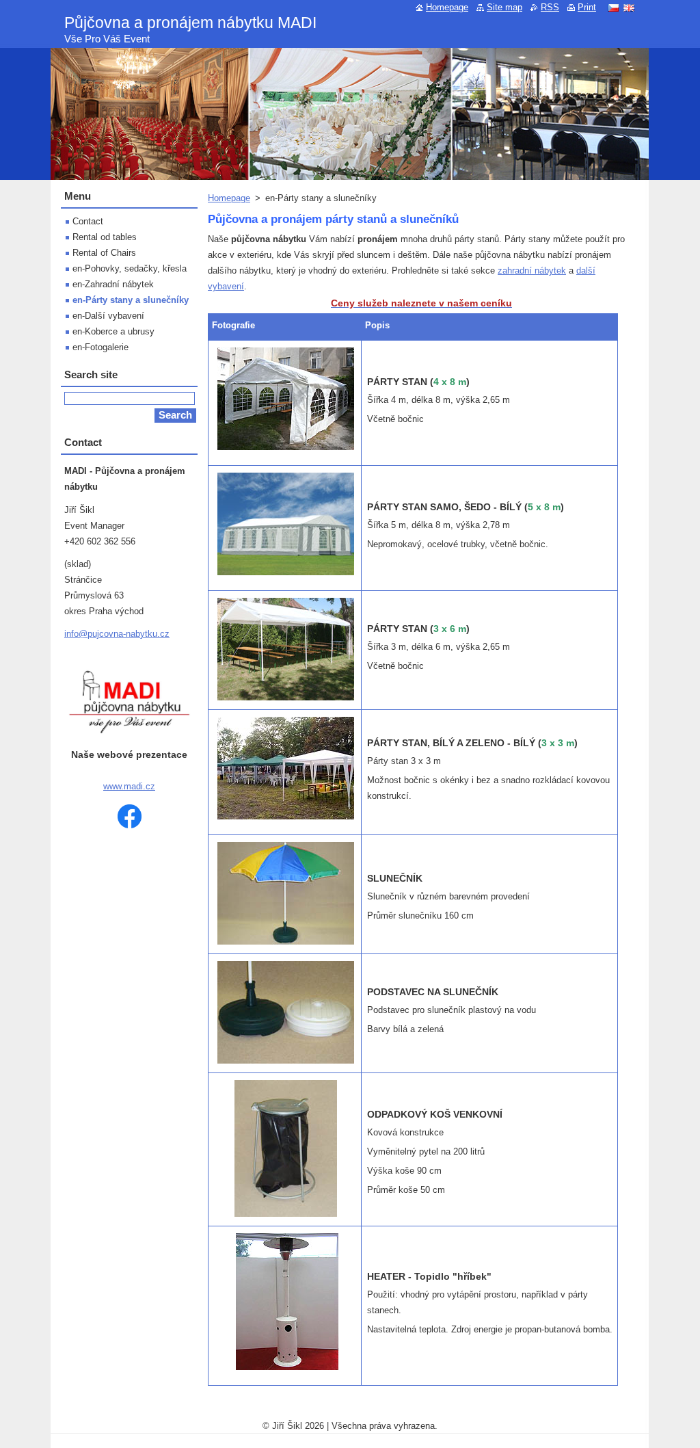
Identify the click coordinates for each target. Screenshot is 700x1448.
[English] (628, 7)
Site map (504, 7)
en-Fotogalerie (100, 347)
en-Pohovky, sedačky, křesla (129, 268)
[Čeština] (613, 7)
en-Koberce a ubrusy (113, 331)
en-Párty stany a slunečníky (130, 300)
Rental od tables (104, 237)
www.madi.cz (129, 786)
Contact (87, 221)
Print (587, 7)
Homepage (229, 198)
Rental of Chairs (104, 253)
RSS (550, 7)
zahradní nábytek (532, 270)
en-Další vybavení (108, 316)
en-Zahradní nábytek (113, 284)
